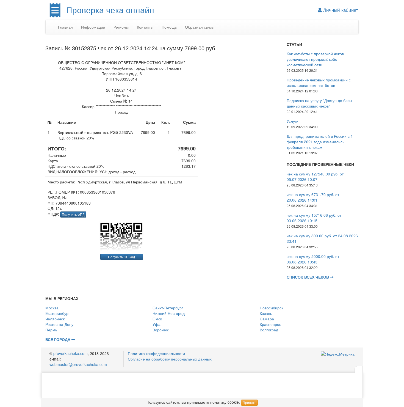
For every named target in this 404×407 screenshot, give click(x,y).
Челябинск (55, 318)
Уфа (157, 324)
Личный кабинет (340, 10)
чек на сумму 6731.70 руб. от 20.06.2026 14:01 (313, 197)
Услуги (292, 121)
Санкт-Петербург (168, 307)
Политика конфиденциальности (156, 353)
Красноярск (270, 324)
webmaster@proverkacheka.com (78, 364)
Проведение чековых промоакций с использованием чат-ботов (319, 82)
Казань (266, 313)
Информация (93, 27)
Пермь (51, 329)
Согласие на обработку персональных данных (170, 359)
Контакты (145, 27)
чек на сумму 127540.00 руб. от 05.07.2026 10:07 (315, 176)
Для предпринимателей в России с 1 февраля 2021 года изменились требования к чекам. (320, 141)
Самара (267, 318)
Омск (157, 318)
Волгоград (269, 329)
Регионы (121, 27)
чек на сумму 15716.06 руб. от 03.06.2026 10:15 (314, 217)
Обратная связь (199, 27)
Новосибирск (271, 307)
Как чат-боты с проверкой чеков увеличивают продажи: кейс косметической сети (315, 59)
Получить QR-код (121, 256)
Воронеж (160, 329)
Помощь (169, 27)
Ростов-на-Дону (59, 324)
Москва (52, 307)
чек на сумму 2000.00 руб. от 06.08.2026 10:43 (313, 259)
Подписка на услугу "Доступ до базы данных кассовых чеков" (319, 103)
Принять (249, 402)
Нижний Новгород (169, 313)
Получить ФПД (73, 214)
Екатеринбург (57, 313)
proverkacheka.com (70, 353)
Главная (65, 27)
